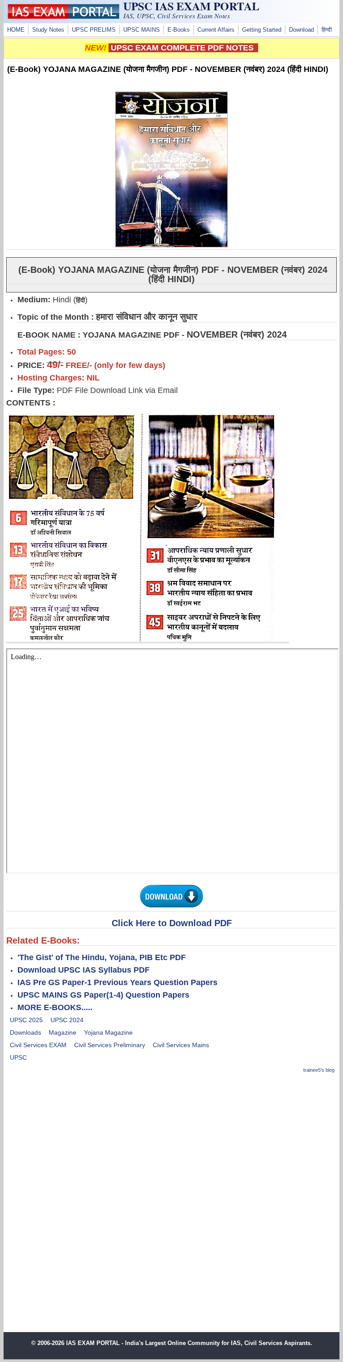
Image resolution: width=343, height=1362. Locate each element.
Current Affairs (215, 30)
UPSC (18, 1057)
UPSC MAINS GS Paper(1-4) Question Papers (103, 994)
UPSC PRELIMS (94, 30)
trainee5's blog (319, 1070)
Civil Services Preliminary (109, 1045)
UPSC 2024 (67, 1020)
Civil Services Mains (181, 1045)
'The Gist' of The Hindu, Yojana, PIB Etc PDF (101, 957)
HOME (16, 30)
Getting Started (261, 30)
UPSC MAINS (141, 30)
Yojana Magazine (108, 1032)
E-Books (178, 30)
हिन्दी (327, 30)
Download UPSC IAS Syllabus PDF (83, 969)
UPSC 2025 (26, 1020)
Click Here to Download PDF (172, 923)
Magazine (62, 1032)
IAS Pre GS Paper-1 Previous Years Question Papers (117, 982)
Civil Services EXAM (38, 1045)
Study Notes (48, 30)
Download (301, 30)
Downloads (25, 1032)
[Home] (63, 16)
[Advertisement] (172, 1144)
